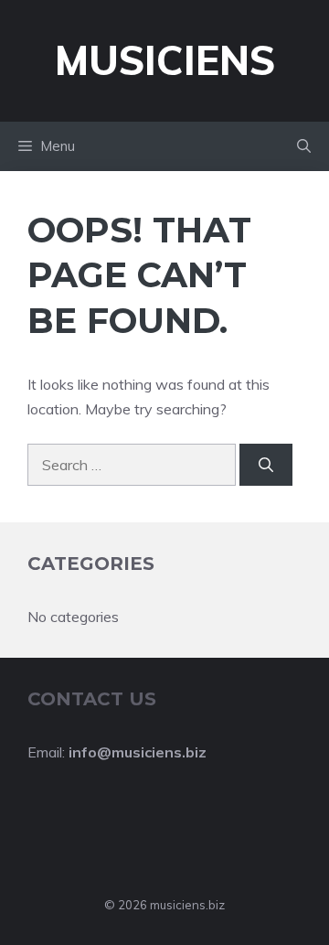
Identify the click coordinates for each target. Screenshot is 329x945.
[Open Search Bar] (304, 146)
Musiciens (165, 60)
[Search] (265, 465)
